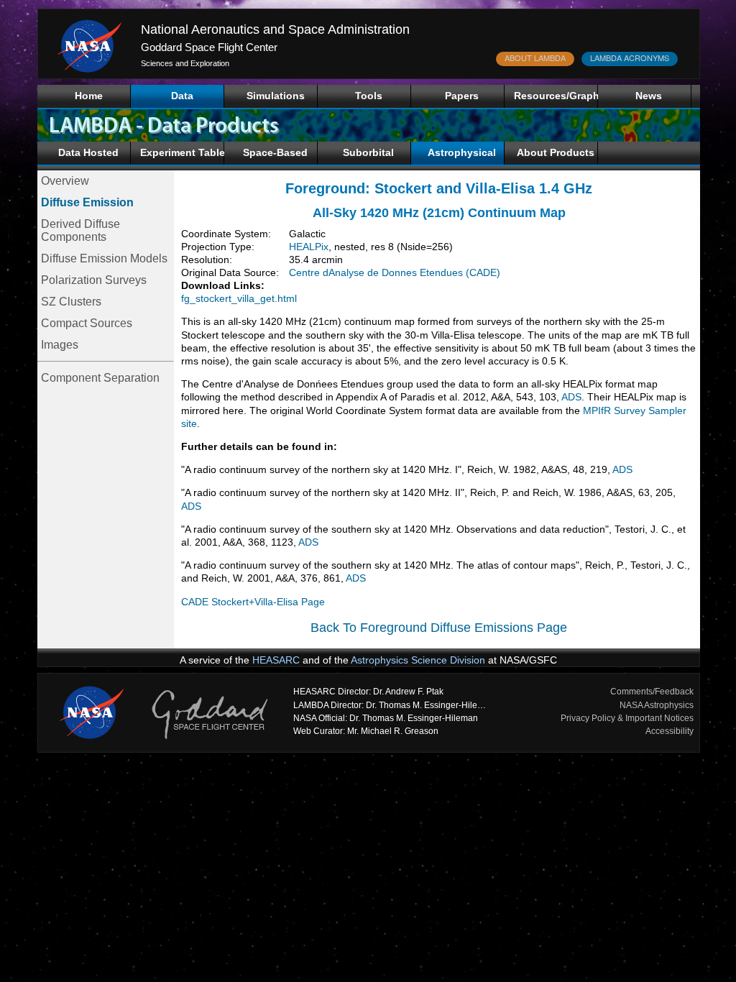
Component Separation (100, 378)
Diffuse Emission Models (104, 258)
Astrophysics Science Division (418, 660)
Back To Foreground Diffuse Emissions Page (438, 627)
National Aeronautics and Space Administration (275, 29)
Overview (65, 181)
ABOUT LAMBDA (535, 57)
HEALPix (308, 246)
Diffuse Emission (87, 202)
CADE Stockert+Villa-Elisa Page (253, 601)
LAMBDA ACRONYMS (629, 57)
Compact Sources (86, 323)
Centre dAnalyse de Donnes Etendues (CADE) (394, 272)
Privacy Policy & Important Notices (627, 718)
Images (59, 345)
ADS (570, 397)
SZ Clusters (71, 301)
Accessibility (669, 731)
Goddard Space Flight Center (209, 47)
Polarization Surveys (94, 280)
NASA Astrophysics (657, 705)
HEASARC (276, 660)
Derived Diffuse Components (80, 230)
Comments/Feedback (652, 692)
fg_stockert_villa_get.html (239, 298)
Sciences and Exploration (185, 63)
